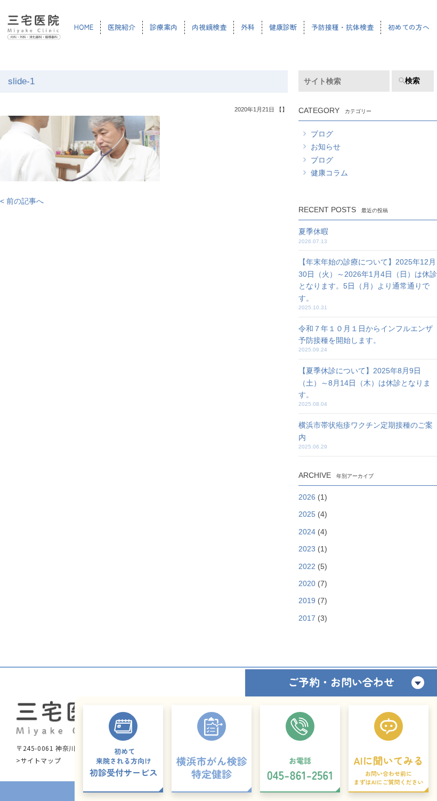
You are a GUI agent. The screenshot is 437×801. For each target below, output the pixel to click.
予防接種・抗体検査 (342, 27)
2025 (306, 514)
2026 (306, 497)
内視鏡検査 (209, 27)
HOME (83, 27)
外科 (248, 27)
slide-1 (21, 81)
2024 (306, 531)
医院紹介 (121, 27)
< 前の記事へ (22, 201)
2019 (306, 600)
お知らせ (326, 146)
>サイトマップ (38, 760)
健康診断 (283, 27)
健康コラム (329, 173)
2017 (306, 618)
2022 (306, 566)
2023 (306, 548)
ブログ (322, 134)
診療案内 (163, 27)
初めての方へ (409, 27)
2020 (306, 583)
